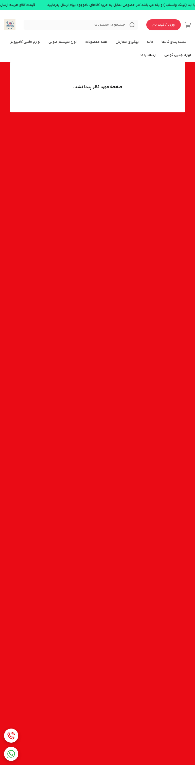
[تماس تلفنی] (11, 736)
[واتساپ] (11, 754)
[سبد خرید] (188, 25)
